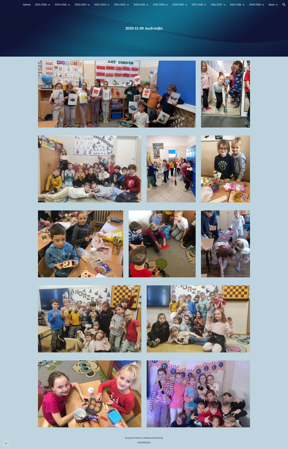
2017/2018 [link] (197, 4)
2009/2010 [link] (255, 4)
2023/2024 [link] (80, 4)
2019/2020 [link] (159, 4)
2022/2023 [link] (100, 4)
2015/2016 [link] (235, 4)
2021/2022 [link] (120, 4)
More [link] (271, 4)
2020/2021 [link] (139, 4)
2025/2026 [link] (41, 4)
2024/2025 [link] (61, 4)
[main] (144, 28)
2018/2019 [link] (178, 4)
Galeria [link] (27, 4)
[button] (284, 5)
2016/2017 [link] (216, 4)
